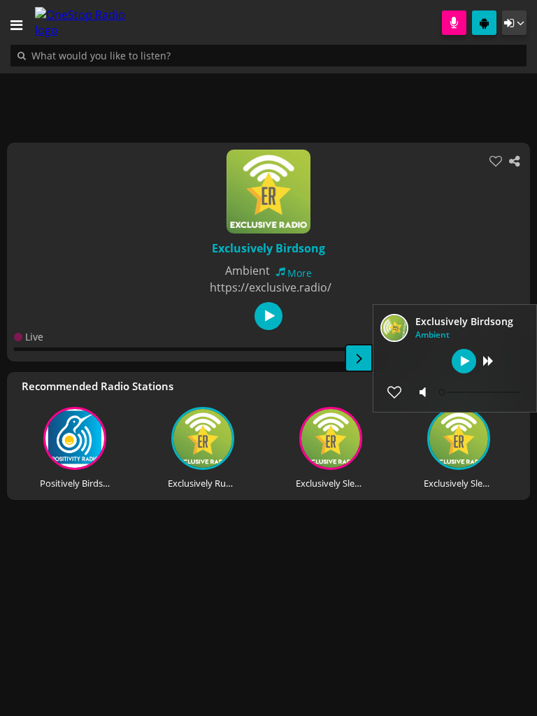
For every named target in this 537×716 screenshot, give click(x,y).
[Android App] (484, 22)
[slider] (481, 392)
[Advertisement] (268, 100)
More (299, 273)
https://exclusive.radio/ (270, 287)
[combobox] (143, 55)
